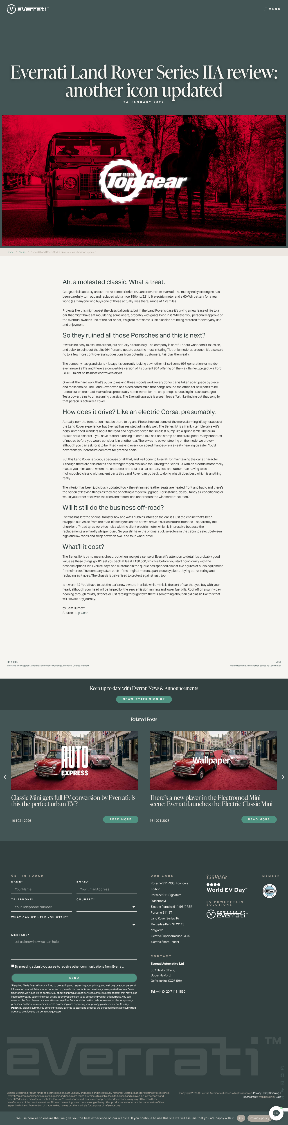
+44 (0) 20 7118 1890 (170, 992)
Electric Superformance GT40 (170, 936)
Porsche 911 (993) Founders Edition (170, 886)
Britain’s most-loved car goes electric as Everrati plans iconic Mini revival (210, 800)
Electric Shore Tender (165, 942)
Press (22, 252)
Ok (241, 1118)
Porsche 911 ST (161, 912)
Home (10, 252)
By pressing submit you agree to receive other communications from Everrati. (69, 967)
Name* (17, 882)
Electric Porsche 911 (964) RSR (171, 907)
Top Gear (81, 613)
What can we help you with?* (40, 917)
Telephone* (22, 899)
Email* (82, 882)
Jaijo (278, 1096)
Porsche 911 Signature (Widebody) (166, 898)
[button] (5, 777)
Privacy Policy (260, 1093)
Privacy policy (260, 1118)
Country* (85, 899)
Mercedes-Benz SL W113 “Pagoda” (167, 927)
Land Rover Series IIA (165, 918)
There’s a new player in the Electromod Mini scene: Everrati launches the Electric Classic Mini (72, 800)
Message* (20, 935)
